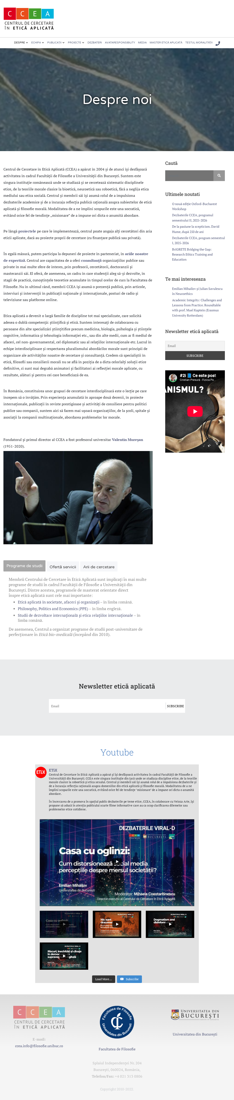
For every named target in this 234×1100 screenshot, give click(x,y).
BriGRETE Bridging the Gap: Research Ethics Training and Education (192, 254)
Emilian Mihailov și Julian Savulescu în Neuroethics (197, 291)
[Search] (219, 175)
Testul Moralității (199, 42)
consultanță (91, 260)
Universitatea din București (195, 1034)
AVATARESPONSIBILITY (120, 42)
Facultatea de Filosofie (117, 1049)
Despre (19, 42)
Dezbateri (95, 42)
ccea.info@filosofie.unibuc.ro (39, 1045)
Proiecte (74, 42)
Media (142, 42)
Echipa (36, 42)
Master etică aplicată (166, 42)
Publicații (54, 42)
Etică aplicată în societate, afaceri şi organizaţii (58, 602)
